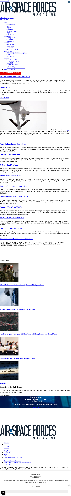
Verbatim (3, 383)
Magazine (6, 43)
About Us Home (12, 59)
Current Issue (11, 44)
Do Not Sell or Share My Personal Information (17, 462)
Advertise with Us (12, 64)
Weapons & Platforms (10, 69)
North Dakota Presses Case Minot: (13, 144)
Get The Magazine (12, 49)
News (5, 22)
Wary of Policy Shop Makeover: (12, 218)
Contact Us (10, 66)
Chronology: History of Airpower (17, 53)
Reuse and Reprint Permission (16, 68)
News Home (11, 24)
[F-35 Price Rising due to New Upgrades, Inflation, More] (9, 306)
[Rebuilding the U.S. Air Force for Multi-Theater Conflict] (9, 355)
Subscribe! (10, 41)
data (68, 130)
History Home (8, 51)
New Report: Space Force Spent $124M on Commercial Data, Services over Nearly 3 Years (28, 334)
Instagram (6, 446)
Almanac (10, 48)
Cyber (9, 33)
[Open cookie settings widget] (3, 493)
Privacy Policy (8, 464)
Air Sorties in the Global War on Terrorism (16, 239)
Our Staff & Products (13, 61)
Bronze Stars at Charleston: (10, 176)
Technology (10, 34)
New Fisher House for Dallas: (11, 228)
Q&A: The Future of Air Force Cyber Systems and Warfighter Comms (22, 285)
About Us (6, 58)
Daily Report (7, 36)
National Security (12, 31)
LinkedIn (6, 448)
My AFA (2, 19)
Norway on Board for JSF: (10, 154)
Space (9, 27)
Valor (9, 54)
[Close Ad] (69, 486)
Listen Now (35, 407)
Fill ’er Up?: (4, 98)
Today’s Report (11, 38)
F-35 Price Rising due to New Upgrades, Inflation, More (17, 309)
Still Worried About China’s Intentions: (15, 77)
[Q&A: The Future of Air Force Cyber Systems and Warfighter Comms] (9, 281)
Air (8, 26)
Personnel (10, 29)
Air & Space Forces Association (13, 457)
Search (11, 18)
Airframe (10, 39)
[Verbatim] (9, 379)
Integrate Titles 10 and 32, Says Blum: (14, 186)
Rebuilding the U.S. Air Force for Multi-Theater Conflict (18, 358)
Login (7, 18)
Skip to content (4, 1)
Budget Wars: (5, 87)
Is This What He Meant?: (9, 165)
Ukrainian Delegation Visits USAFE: (14, 197)
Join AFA (3, 18)
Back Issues (10, 46)
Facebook (6, 443)
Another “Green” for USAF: (11, 207)
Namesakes (10, 56)
